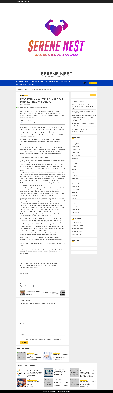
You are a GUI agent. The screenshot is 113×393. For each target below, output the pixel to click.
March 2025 (75, 172)
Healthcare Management (22, 81)
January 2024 (75, 212)
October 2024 (75, 186)
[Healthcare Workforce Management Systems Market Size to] (48, 372)
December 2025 (76, 146)
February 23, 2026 (58, 359)
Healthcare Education (37, 81)
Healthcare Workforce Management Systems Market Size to (60, 373)
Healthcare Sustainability (52, 81)
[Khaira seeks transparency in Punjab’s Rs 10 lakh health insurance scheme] (47, 356)
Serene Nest (56, 73)
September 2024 (76, 189)
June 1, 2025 (27, 104)
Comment (23, 306)
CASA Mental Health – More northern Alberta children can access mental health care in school (83, 106)
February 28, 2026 (32, 377)
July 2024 (74, 195)
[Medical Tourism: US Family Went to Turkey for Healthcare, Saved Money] (21, 356)
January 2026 (75, 144)
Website (22, 334)
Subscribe (93, 83)
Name (22, 324)
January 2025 (75, 178)
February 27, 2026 (58, 376)
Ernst (28, 286)
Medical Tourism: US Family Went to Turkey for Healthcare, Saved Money (34, 356)
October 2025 (75, 152)
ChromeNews (61, 391)
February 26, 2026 (32, 386)
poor (42, 286)
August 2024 (75, 192)
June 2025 (74, 164)
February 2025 (75, 175)
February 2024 (75, 209)
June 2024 (74, 198)
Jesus (39, 286)
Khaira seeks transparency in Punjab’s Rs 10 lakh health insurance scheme (60, 356)
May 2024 (74, 201)
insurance (35, 286)
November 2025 (76, 149)
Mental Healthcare (21, 84)
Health (31, 286)
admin (22, 104)
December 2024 (76, 181)
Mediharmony (75, 243)
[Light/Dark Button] (84, 83)
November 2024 (76, 184)
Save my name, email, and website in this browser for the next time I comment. (41, 339)
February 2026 (75, 141)
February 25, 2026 (32, 359)
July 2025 (74, 161)
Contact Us (31, 84)
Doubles (24, 286)
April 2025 (74, 169)
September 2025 (76, 155)
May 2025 (74, 166)
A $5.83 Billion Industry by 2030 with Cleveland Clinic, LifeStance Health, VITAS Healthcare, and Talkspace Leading (84, 129)
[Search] (87, 83)
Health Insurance (65, 81)
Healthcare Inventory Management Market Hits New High (34, 383)
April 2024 (74, 204)
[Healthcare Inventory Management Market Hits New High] (21, 383)
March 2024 (75, 206)
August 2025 (75, 158)
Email (22, 329)
